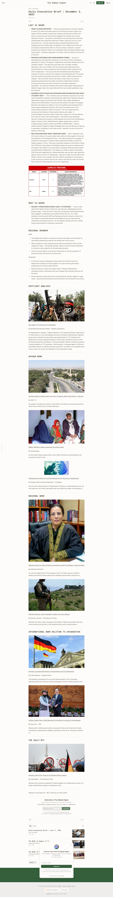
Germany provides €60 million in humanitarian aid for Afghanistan (51, 671)
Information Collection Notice (56, 871)
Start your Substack (52, 890)
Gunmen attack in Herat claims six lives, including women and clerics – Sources (56, 396)
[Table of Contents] (2, 448)
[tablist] (33, 825)
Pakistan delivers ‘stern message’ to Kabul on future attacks (49, 614)
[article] (56, 833)
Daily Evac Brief (33, 8)
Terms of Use (64, 870)
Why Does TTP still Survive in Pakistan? (42, 325)
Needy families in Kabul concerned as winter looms (46, 447)
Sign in (108, 3)
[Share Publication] (94, 2)
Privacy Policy (68, 871)
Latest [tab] (34, 826)
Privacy (59, 886)
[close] (71, 845)
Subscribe (100, 3)
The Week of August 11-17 (39, 841)
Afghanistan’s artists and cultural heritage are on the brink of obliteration (54, 478)
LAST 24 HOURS (33, 832)
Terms (64, 886)
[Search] (90, 2)
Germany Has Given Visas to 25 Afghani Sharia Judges (47, 775)
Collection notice (70, 886)
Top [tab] (30, 826)
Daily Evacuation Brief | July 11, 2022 (45, 830)
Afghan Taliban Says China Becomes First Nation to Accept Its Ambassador (55, 720)
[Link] (26, 25)
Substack (49, 893)
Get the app (64, 890)
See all (32, 862)
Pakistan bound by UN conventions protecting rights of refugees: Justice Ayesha (56, 565)
